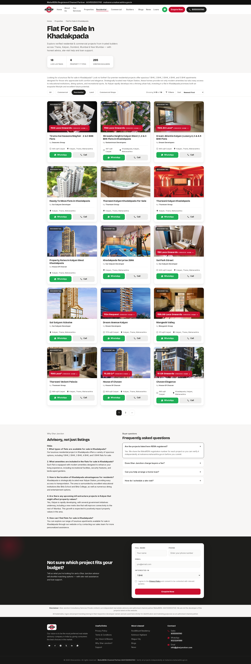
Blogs (141, 9)
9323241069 (176, 641)
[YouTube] (49, 645)
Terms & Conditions (103, 635)
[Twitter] (66, 645)
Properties (89, 9)
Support (98, 647)
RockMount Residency (140, 631)
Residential (101, 9)
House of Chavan (112, 381)
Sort (179, 92)
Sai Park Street (164, 260)
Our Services (77, 9)
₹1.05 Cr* (116, 373)
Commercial (116, 9)
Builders (130, 9)
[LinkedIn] (72, 645)
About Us (67, 9)
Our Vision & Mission (104, 639)
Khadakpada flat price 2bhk (118, 260)
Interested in (142, 570)
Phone (172, 548)
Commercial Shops (108, 92)
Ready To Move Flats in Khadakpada (70, 201)
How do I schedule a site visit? (139, 481)
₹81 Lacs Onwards (174, 252)
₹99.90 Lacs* (172, 128)
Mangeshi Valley (165, 322)
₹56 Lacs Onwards (121, 128)
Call (85, 155)
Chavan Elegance (166, 381)
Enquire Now (177, 9)
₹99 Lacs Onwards (68, 128)
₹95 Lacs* (63, 373)
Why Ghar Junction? (103, 643)
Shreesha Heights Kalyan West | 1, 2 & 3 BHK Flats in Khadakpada (124, 137)
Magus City (136, 639)
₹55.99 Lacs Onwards (177, 314)
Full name (140, 548)
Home (59, 9)
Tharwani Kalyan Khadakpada (173, 201)
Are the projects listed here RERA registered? (146, 446)
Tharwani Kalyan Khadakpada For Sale (124, 201)
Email (138, 559)
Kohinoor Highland (139, 635)
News (148, 9)
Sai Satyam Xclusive (61, 322)
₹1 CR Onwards (173, 373)
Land (92, 92)
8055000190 (176, 634)
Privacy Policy (155, 581)
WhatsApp (62, 155)
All (50, 92)
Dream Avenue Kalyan (115, 322)
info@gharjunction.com (181, 647)
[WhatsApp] (164, 9)
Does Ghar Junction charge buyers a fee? (145, 463)
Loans (156, 9)
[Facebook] (55, 645)
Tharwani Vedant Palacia (63, 381)
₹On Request (118, 314)
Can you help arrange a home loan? (142, 472)
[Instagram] (60, 645)
